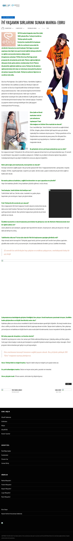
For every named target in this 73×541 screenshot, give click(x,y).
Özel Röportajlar (8, 17)
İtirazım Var (4, 459)
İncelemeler (4, 455)
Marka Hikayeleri (6, 480)
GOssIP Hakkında (6, 417)
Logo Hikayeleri (5, 493)
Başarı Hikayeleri (6, 489)
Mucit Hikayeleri (5, 497)
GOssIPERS (4, 429)
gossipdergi (8, 28)
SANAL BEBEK (58, 391)
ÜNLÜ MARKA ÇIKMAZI (17, 391)
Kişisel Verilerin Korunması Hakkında (11, 514)
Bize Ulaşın (4, 509)
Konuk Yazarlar (5, 434)
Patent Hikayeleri (6, 484)
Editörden (4, 421)
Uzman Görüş (5, 463)
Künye (3, 425)
